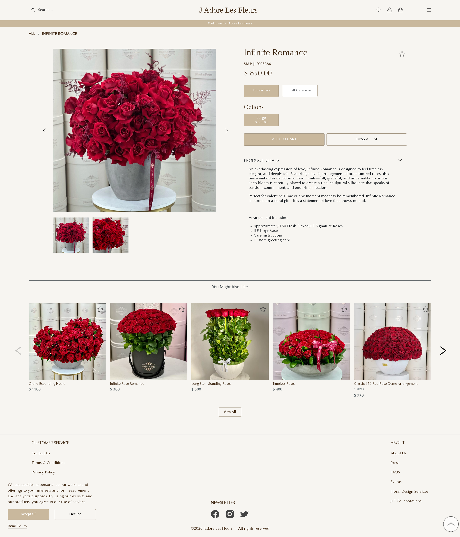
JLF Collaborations (406, 501)
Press (395, 463)
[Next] (443, 350)
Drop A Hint (366, 139)
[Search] (33, 10)
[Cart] (400, 10)
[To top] (451, 524)
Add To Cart (284, 139)
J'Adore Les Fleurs (228, 10)
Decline (75, 514)
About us (398, 453)
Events (396, 482)
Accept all (28, 514)
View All (230, 412)
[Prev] (18, 350)
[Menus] (429, 10)
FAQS (395, 472)
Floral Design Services (409, 492)
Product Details (261, 161)
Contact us (41, 453)
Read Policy (17, 526)
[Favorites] (402, 54)
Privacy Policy (43, 472)
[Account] (389, 10)
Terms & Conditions (48, 463)
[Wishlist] (378, 10)
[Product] (67, 341)
